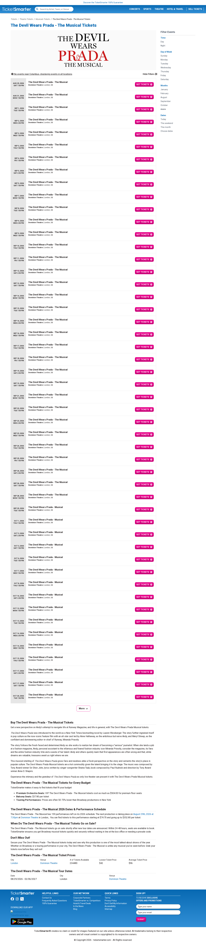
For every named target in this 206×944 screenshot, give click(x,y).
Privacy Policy (111, 900)
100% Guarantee (49, 903)
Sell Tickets (195, 9)
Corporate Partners (81, 898)
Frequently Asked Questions (54, 900)
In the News (78, 906)
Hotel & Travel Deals (82, 903)
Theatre (159, 9)
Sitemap (108, 909)
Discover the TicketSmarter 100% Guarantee (103, 2)
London (14, 863)
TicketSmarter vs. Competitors (86, 900)
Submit (141, 919)
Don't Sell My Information (116, 903)
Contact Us (47, 898)
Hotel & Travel (175, 9)
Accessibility (110, 906)
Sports (147, 9)
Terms (107, 898)
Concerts (134, 9)
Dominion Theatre (29, 817)
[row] (83, 84)
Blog (75, 909)
